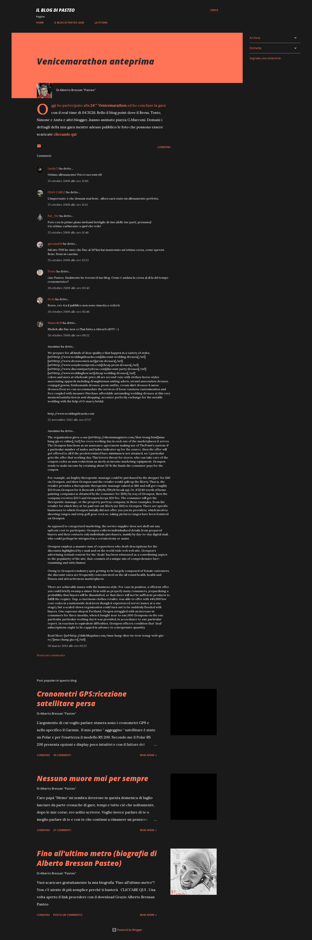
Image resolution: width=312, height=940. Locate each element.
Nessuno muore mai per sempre (92, 778)
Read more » (148, 755)
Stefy (51, 299)
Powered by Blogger (129, 930)
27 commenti (62, 830)
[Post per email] (39, 147)
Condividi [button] (163, 147)
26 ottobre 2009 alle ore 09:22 (69, 335)
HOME (40, 22)
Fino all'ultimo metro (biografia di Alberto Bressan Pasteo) (97, 858)
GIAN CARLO (57, 192)
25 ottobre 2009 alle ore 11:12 (68, 204)
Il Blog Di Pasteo (55, 10)
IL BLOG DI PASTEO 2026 (69, 22)
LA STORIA (101, 22)
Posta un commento (51, 655)
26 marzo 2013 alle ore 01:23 (67, 646)
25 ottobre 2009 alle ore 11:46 (68, 232)
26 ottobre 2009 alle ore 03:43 (69, 288)
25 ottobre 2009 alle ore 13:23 (68, 260)
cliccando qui (65, 134)
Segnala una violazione (265, 58)
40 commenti (62, 755)
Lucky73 (53, 168)
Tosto (52, 271)
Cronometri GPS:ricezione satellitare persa (82, 698)
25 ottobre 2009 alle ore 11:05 (68, 181)
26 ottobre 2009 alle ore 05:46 (68, 311)
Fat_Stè (53, 216)
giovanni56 (55, 243)
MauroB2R (55, 323)
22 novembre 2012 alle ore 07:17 (69, 419)
